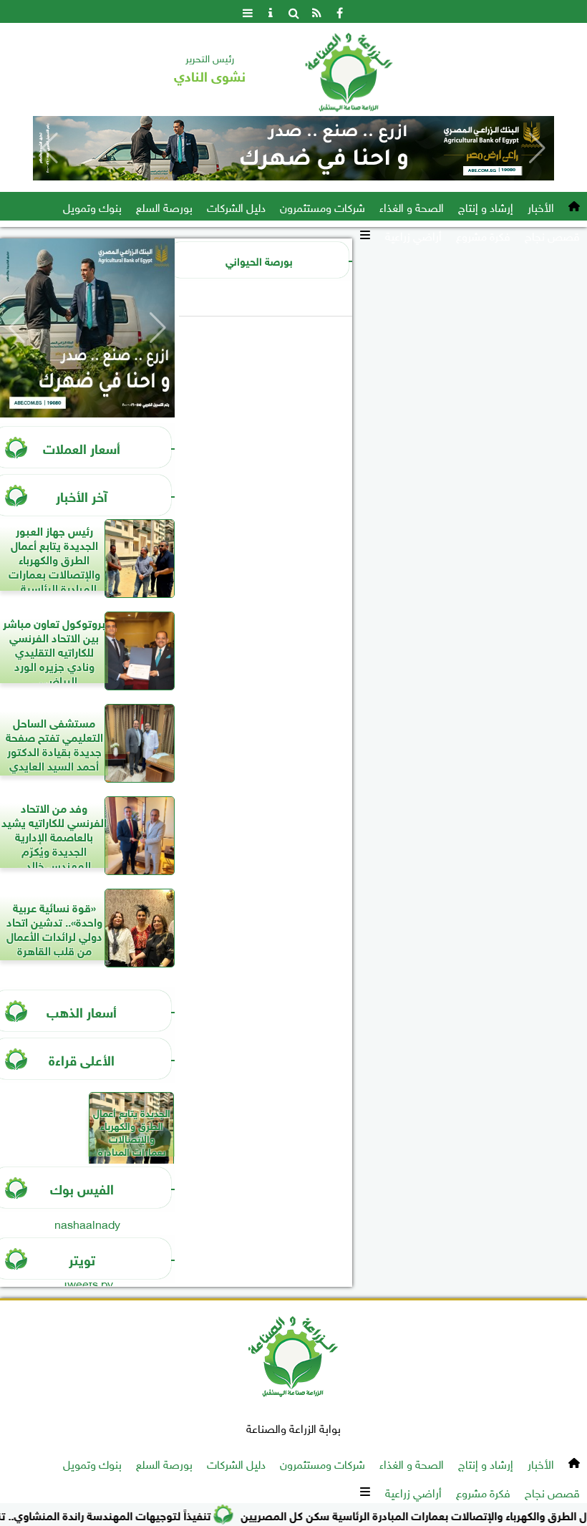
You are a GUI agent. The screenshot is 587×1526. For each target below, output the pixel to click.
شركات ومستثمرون (322, 206)
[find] (293, 11)
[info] (270, 11)
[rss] (316, 11)
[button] (49, 148)
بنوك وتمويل (92, 206)
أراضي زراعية (413, 235)
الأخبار (541, 206)
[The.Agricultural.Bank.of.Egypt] (293, 148)
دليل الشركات (236, 206)
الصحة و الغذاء (411, 206)
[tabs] (247, 11)
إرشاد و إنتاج (485, 206)
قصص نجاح (552, 235)
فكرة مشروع (483, 235)
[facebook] (339, 11)
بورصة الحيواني (259, 260)
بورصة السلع (164, 206)
